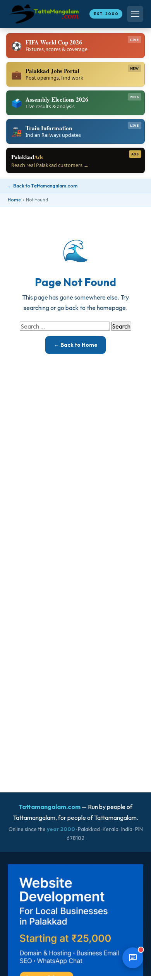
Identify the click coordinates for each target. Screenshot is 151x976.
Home (14, 200)
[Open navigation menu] (135, 14)
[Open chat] (132, 957)
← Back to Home (76, 344)
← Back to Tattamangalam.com (42, 186)
